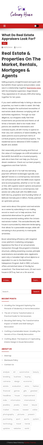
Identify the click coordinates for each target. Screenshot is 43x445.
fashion (36, 386)
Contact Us (9, 364)
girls (25, 391)
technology (8, 424)
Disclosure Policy (11, 360)
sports (26, 419)
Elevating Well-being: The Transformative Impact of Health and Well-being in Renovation (21, 323)
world (27, 428)
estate (5, 386)
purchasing (7, 419)
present (31, 414)
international (29, 400)
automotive (24, 372)
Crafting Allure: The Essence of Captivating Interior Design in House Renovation (22, 340)
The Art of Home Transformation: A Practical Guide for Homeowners (19, 314)
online (34, 410)
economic (27, 381)
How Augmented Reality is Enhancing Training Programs (8, 280)
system (36, 419)
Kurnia (18, 47)
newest (26, 410)
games (17, 391)
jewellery (6, 405)
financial (6, 391)
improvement (29, 395)
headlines (7, 395)
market (6, 410)
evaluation (16, 386)
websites (17, 428)
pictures (21, 414)
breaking (6, 377)
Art (14, 372)
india (5, 400)
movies (16, 410)
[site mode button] (36, 26)
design (17, 381)
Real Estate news (34, 88)
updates (6, 428)
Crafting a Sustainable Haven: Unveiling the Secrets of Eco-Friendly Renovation (22, 333)
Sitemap (7, 356)
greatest (34, 391)
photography (8, 414)
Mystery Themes (30, 443)
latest (25, 405)
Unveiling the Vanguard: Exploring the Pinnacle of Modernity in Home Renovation (22, 307)
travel (18, 424)
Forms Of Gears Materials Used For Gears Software (37, 280)
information (16, 400)
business (17, 377)
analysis (6, 372)
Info (4, 43)
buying (27, 377)
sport (18, 419)
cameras (7, 381)
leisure (34, 405)
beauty (36, 372)
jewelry (17, 405)
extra (27, 386)
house (17, 395)
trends (27, 424)
